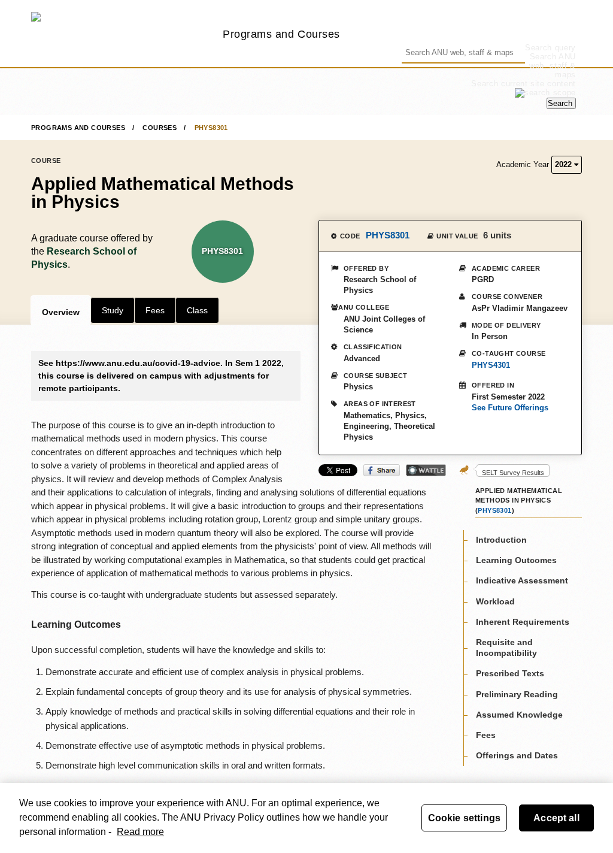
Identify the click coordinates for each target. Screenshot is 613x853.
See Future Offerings (510, 407)
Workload (495, 601)
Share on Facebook (381, 470)
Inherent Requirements (522, 622)
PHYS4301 (491, 365)
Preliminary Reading (517, 694)
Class (197, 310)
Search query (550, 47)
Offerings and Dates (517, 755)
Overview (61, 312)
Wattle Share (426, 470)
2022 (564, 164)
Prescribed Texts (510, 673)
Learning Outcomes (516, 560)
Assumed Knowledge (519, 714)
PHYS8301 (211, 127)
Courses (159, 127)
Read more (140, 832)
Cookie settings (464, 818)
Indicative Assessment (522, 580)
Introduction (501, 540)
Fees (155, 310)
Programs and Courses (281, 34)
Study (112, 310)
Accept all (556, 818)
